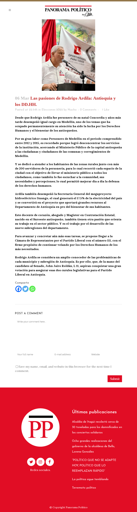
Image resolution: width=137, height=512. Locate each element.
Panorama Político (77, 507)
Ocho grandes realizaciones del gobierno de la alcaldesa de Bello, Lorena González (93, 446)
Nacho (72, 109)
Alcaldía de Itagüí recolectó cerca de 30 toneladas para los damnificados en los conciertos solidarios (97, 427)
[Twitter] (25, 289)
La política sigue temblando (90, 479)
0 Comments (88, 109)
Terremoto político (84, 487)
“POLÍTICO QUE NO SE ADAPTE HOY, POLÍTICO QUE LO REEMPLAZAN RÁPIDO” (94, 465)
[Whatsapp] (32, 289)
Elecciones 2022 (52, 109)
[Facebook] (18, 289)
